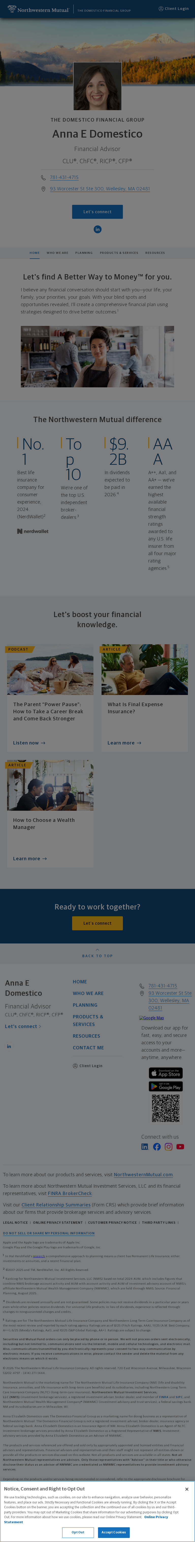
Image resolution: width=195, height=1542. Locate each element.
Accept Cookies (114, 1532)
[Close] (186, 1489)
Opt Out (78, 1532)
